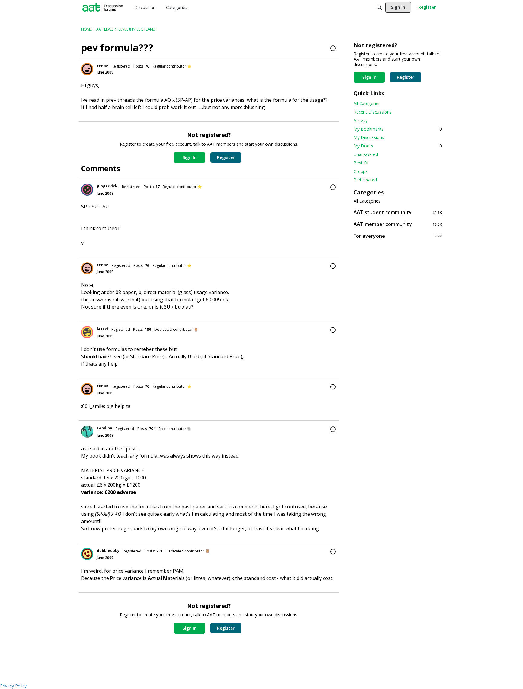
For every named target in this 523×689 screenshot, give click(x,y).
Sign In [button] (190, 157)
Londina (104, 428)
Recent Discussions (373, 112)
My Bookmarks (398, 129)
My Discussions (369, 137)
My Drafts (398, 146)
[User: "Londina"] (87, 432)
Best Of (361, 163)
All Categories (367, 103)
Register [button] (226, 157)
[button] (333, 49)
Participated (365, 180)
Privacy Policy (13, 686)
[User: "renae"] (87, 69)
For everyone (398, 236)
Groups (361, 171)
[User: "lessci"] (87, 332)
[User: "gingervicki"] (87, 190)
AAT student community (398, 212)
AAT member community (398, 224)
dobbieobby (108, 550)
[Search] (379, 7)
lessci (102, 329)
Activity (360, 120)
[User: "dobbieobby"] (87, 554)
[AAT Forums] (102, 7)
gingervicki (108, 186)
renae (102, 65)
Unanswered (366, 154)
